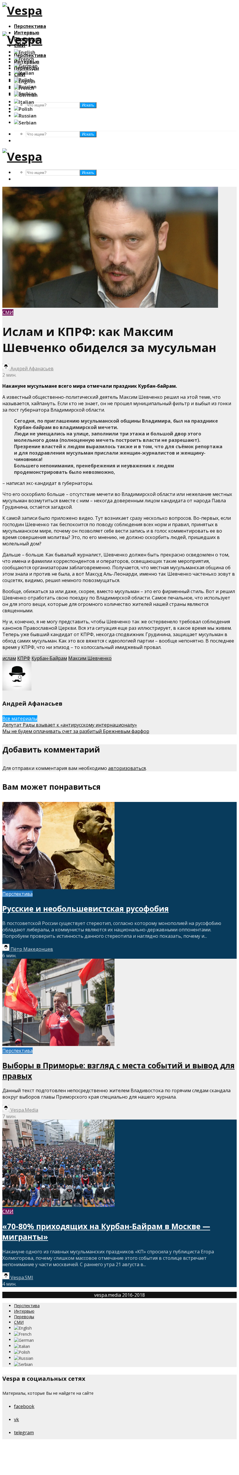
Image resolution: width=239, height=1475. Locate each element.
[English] (24, 52)
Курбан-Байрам (49, 658)
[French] (24, 59)
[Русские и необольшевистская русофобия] (58, 887)
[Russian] (25, 115)
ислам (9, 658)
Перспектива (30, 26)
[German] (26, 65)
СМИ (7, 312)
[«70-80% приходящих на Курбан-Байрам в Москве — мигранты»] (58, 1205)
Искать (88, 134)
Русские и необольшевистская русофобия (85, 908)
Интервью (24, 1311)
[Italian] (24, 72)
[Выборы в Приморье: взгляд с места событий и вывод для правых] (58, 1044)
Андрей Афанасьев (31, 368)
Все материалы (19, 718)
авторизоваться (127, 768)
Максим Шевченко (90, 658)
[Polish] (23, 108)
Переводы (24, 1316)
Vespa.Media (23, 1110)
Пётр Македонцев (31, 949)
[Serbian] (25, 122)
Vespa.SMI (21, 1277)
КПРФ (23, 658)
